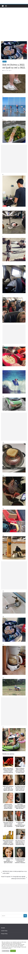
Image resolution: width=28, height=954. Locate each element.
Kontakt (3, 927)
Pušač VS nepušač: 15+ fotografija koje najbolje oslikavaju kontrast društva (13, 877)
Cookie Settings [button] (6, 950)
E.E (10, 70)
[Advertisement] (14, 26)
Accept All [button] (13, 950)
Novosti (4, 61)
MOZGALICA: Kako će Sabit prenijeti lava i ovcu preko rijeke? (15, 872)
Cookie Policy (4, 930)
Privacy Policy (4, 933)
